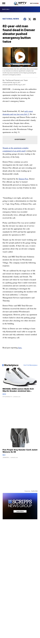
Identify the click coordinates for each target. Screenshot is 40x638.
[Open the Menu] (4, 3)
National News (11, 19)
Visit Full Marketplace (30, 365)
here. (20, 347)
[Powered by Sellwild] (34, 491)
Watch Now (34, 3)
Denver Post (23, 178)
